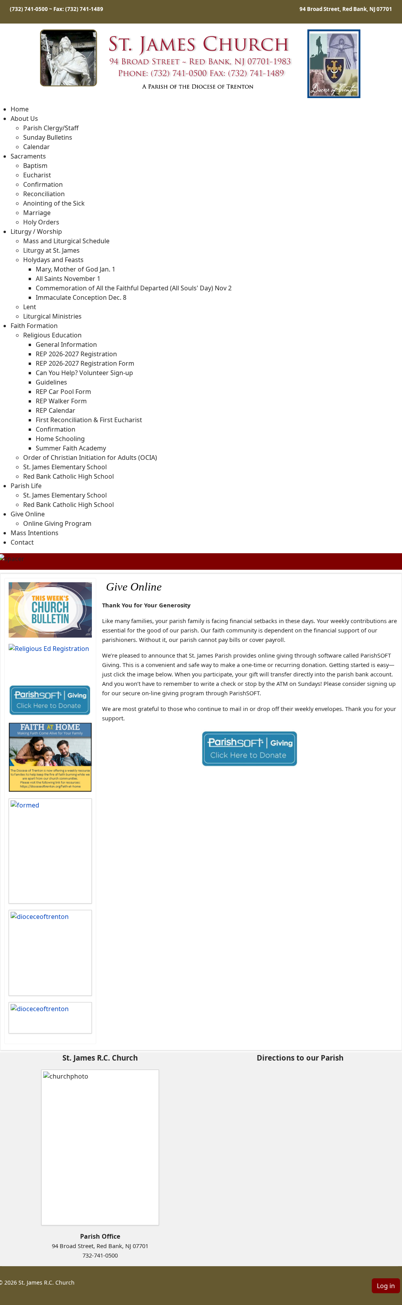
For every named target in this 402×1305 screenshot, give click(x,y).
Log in (386, 1285)
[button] (24, 118)
